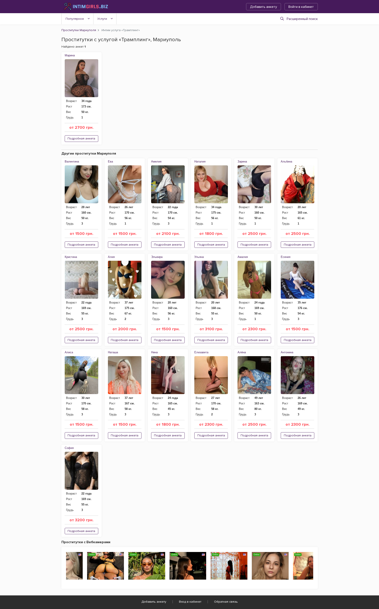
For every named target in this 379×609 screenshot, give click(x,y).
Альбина (286, 161)
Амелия (156, 161)
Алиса (69, 352)
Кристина (71, 257)
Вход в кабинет (190, 602)
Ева (110, 161)
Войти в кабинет (301, 7)
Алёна (242, 352)
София (69, 448)
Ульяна (199, 257)
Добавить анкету (263, 7)
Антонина (287, 352)
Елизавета (201, 352)
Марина (70, 55)
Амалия (243, 257)
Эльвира (157, 257)
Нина (154, 352)
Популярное (75, 19)
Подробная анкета (81, 138)
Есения (285, 257)
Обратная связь (226, 602)
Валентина (72, 161)
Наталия (200, 161)
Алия (111, 257)
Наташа (113, 352)
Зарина (242, 161)
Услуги (102, 19)
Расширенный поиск (302, 19)
